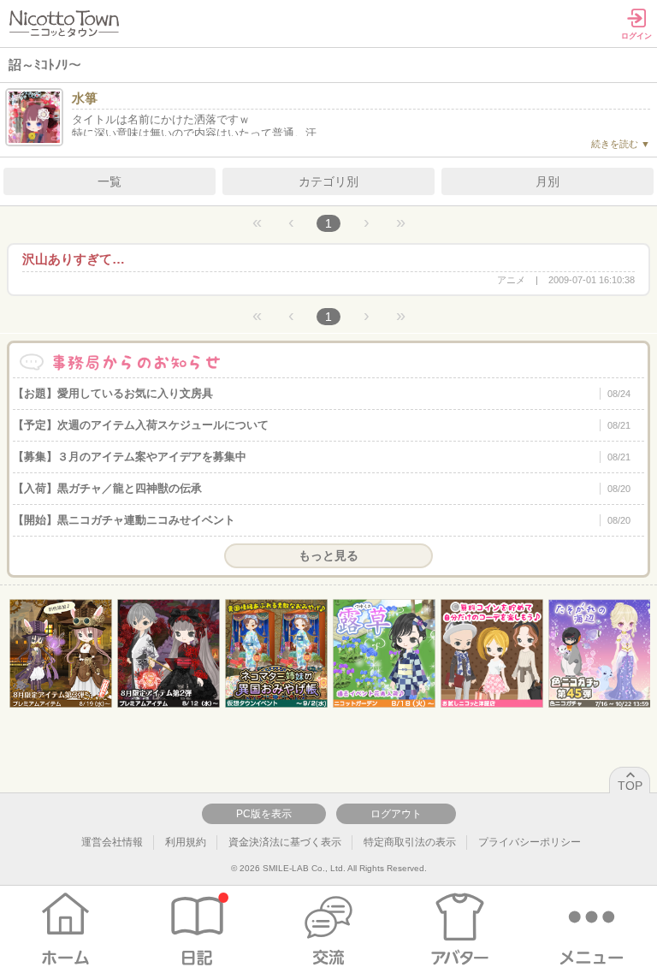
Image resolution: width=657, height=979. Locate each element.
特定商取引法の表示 (410, 842)
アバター (460, 929)
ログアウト (396, 814)
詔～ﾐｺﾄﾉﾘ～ (45, 64)
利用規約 (185, 842)
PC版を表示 (264, 814)
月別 (547, 181)
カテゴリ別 (328, 181)
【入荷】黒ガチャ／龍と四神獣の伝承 (321, 488)
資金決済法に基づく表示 (284, 842)
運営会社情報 (112, 842)
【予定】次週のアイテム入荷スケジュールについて (321, 424)
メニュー (591, 929)
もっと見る (328, 555)
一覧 (109, 181)
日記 (197, 929)
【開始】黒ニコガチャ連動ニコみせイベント (321, 519)
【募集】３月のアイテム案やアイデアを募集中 (321, 456)
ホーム (65, 929)
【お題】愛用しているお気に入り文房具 (321, 393)
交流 (329, 929)
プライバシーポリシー (529, 842)
